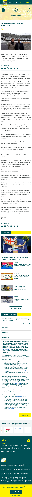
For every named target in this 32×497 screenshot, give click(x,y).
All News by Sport (16, 308)
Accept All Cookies (16, 492)
